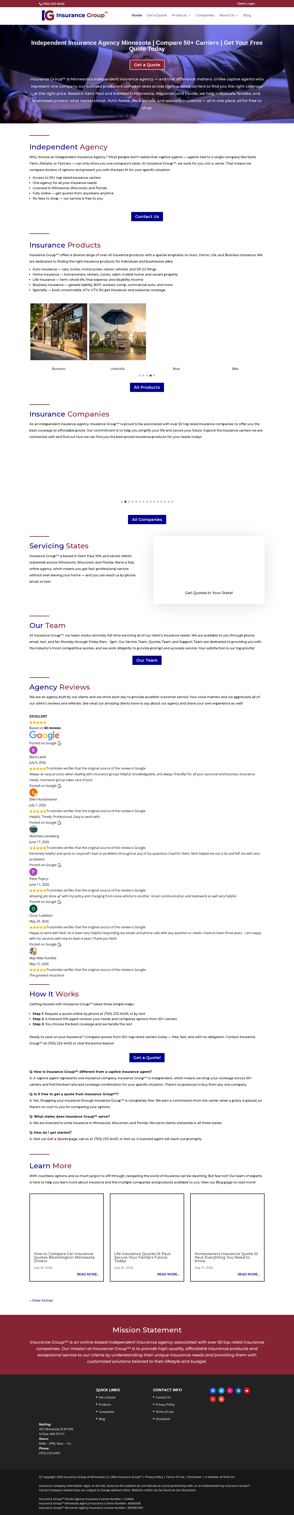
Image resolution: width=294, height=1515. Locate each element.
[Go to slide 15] (172, 502)
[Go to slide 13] (165, 502)
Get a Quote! (147, 1057)
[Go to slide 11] (158, 502)
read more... (88, 1274)
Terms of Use (165, 1412)
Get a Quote (157, 15)
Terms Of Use (175, 1477)
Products (179, 15)
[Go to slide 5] (154, 376)
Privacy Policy (165, 1404)
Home (137, 15)
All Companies (147, 519)
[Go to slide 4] (151, 376)
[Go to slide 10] (154, 502)
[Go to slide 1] (140, 376)
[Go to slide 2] (143, 376)
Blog (247, 15)
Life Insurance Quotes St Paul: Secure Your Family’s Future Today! (142, 1257)
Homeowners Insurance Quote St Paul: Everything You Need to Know (226, 1257)
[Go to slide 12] (161, 502)
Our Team (147, 660)
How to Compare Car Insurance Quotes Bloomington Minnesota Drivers (64, 1257)
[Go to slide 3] (147, 376)
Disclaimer (163, 1419)
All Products (147, 387)
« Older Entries (41, 1300)
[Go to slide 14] (169, 502)
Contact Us (147, 216)
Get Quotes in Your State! (209, 593)
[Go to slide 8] (147, 502)
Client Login (246, 3)
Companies (205, 15)
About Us (227, 15)
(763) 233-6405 (53, 4)
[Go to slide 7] (143, 502)
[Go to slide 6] (140, 502)
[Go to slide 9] (151, 502)
